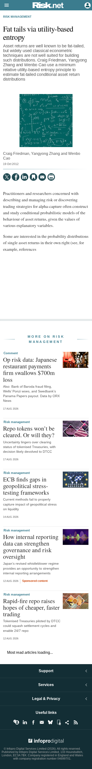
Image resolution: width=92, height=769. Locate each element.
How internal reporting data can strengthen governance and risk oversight (31, 546)
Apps (59, 722)
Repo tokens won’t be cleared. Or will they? (28, 431)
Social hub (67, 722)
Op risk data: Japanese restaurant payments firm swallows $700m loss (30, 369)
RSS (76, 722)
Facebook (33, 722)
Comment (11, 353)
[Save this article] (33, 177)
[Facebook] (15, 177)
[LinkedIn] (24, 177)
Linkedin (25, 722)
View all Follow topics (16, 722)
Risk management (17, 16)
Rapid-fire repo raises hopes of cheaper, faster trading (31, 607)
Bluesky (50, 722)
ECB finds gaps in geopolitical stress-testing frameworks (26, 486)
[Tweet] (7, 177)
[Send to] (42, 177)
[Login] (87, 5)
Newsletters (42, 722)
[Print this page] (51, 177)
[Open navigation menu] (4, 5)
